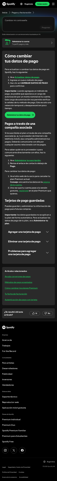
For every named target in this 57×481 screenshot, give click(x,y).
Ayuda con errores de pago (17, 276)
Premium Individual (11, 419)
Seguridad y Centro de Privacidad (19, 467)
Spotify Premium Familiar (14, 430)
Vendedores (8, 384)
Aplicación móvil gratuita (14, 407)
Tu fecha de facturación (16, 293)
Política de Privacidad (9, 472)
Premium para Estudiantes (14, 436)
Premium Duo (8, 424)
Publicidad (7, 373)
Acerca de (7, 340)
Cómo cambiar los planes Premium (21, 288)
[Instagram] (5, 450)
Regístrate (29, 4)
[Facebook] (22, 450)
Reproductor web (10, 402)
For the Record (9, 351)
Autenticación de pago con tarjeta (21, 299)
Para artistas (8, 362)
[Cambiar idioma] (21, 4)
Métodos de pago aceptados (18, 282)
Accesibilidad (23, 477)
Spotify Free (8, 441)
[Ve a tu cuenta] (51, 43)
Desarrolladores (9, 368)
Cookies (21, 472)
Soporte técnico (9, 396)
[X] (14, 450)
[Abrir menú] (53, 4)
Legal (4, 467)
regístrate (23, 190)
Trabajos (6, 345)
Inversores (7, 379)
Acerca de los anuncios (9, 477)
